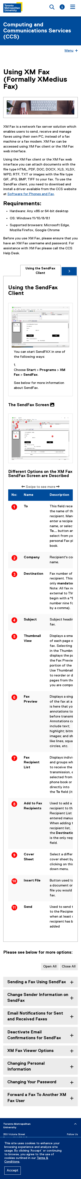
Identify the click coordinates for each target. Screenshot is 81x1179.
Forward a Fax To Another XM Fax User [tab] (36, 1098)
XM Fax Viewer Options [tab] (30, 1051)
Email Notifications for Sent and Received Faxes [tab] (35, 1016)
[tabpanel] (40, 611)
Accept (12, 1170)
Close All (69, 966)
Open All (50, 966)
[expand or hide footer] (75, 1124)
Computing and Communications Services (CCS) (37, 31)
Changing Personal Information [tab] (26, 1066)
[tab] (40, 270)
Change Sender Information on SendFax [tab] (37, 998)
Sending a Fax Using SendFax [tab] (36, 982)
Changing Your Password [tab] (31, 1082)
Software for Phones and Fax (30, 194)
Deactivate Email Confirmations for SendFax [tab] (34, 1035)
